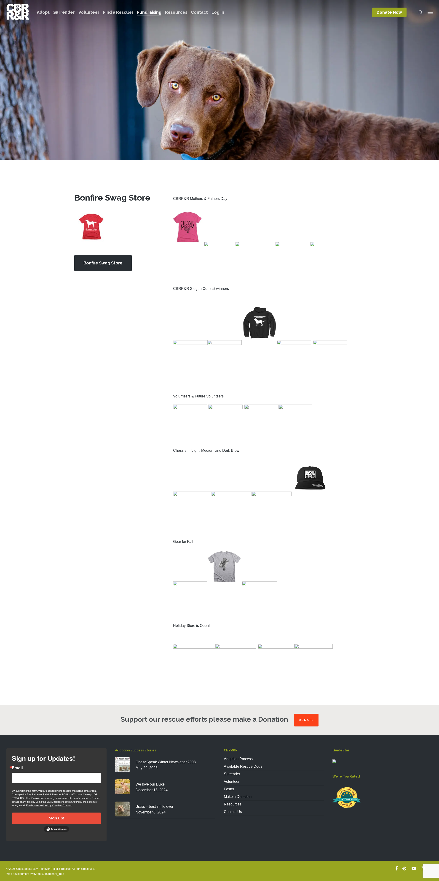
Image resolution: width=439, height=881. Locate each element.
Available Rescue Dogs (243, 766)
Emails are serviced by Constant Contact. (49, 805)
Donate (306, 720)
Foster (229, 789)
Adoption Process (238, 759)
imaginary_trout (54, 874)
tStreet (37, 874)
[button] (430, 12)
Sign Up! (56, 818)
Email (17, 768)
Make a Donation (238, 797)
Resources (232, 804)
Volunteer (231, 781)
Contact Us (233, 812)
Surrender (232, 774)
